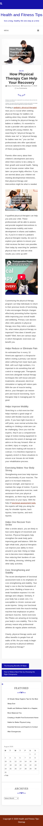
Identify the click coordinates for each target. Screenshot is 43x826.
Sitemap (21, 822)
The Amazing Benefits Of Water (15, 666)
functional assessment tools (24, 503)
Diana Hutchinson (13, 86)
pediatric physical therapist (25, 108)
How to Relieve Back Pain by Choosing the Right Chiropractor (19, 673)
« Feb (6, 775)
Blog (21, 71)
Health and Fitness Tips (21, 15)
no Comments (21, 88)
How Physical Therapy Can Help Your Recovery (21, 78)
